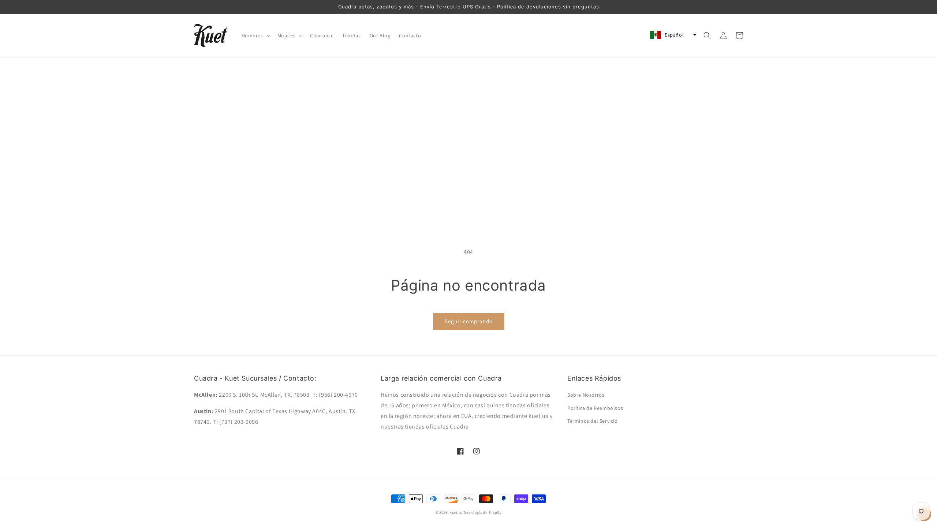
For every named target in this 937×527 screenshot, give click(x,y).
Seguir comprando (469, 321)
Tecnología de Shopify (482, 512)
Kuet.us (455, 512)
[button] (255, 35)
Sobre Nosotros (585, 395)
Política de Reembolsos (595, 408)
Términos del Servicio (592, 421)
